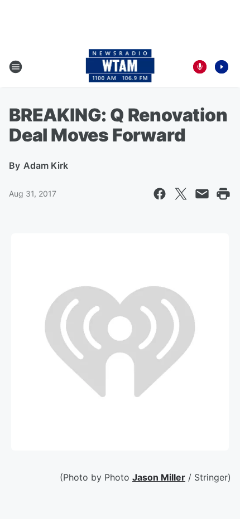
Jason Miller (158, 477)
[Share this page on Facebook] (159, 194)
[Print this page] (223, 194)
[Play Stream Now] (221, 67)
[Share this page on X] (181, 194)
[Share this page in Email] (202, 194)
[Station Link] (120, 67)
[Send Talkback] (200, 67)
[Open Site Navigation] (15, 67)
